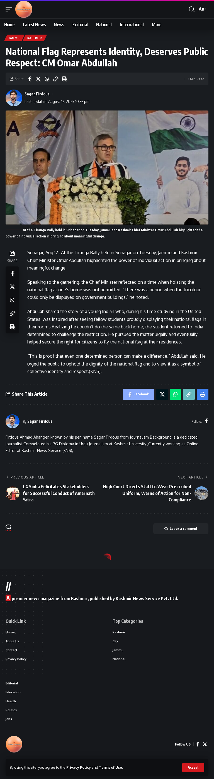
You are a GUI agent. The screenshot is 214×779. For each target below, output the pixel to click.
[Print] (64, 78)
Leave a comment (183, 528)
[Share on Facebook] (29, 78)
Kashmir (34, 38)
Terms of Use (110, 767)
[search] (192, 9)
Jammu (14, 38)
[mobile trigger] (10, 9)
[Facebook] (206, 421)
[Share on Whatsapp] (47, 78)
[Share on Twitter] (38, 78)
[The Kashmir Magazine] (23, 9)
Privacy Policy (78, 767)
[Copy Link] (55, 78)
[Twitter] (204, 744)
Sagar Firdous (37, 93)
